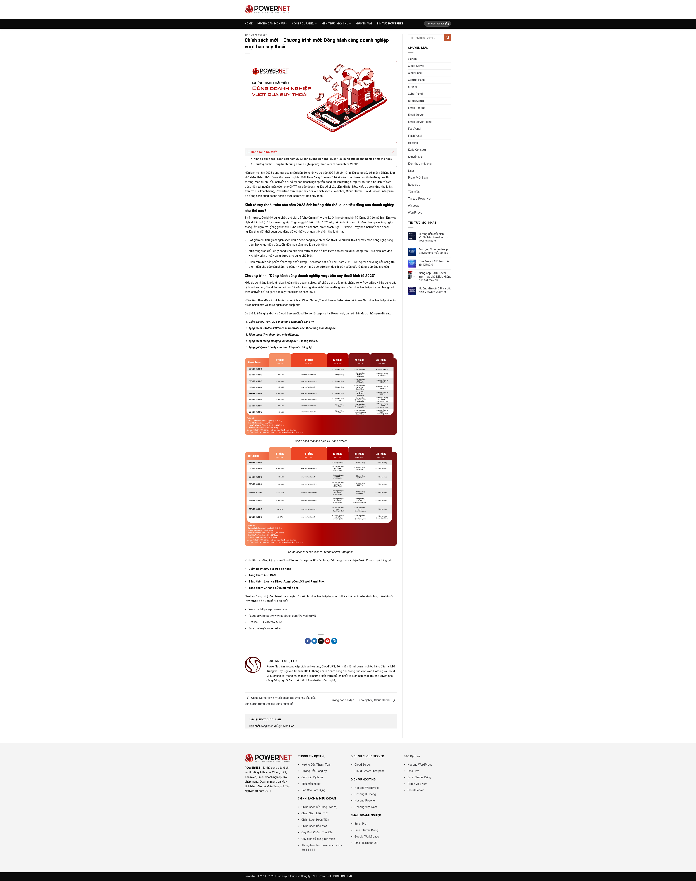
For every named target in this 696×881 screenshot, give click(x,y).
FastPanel (414, 128)
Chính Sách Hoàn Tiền (315, 819)
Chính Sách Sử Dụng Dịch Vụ (319, 807)
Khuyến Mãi (364, 23)
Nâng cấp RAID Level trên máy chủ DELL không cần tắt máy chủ (435, 276)
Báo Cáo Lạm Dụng (313, 790)
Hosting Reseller (365, 800)
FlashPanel (415, 135)
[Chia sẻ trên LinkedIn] (334, 641)
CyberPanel (415, 93)
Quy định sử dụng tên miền (318, 839)
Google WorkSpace (367, 836)
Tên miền (414, 191)
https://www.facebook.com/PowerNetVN (289, 615)
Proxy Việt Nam (418, 177)
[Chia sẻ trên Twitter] (314, 641)
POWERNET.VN (342, 876)
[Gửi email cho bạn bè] (321, 641)
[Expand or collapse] (392, 152)
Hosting (413, 143)
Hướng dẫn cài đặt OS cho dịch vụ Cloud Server (360, 700)
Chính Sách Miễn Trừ (314, 813)
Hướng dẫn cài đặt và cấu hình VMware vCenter (435, 290)
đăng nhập (267, 726)
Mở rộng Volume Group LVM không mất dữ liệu (433, 251)
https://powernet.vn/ (273, 609)
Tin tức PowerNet (390, 23)
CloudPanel (415, 73)
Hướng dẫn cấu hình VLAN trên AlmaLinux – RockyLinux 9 (433, 237)
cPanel (412, 87)
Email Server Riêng (420, 122)
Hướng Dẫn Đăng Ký (314, 771)
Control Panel (416, 80)
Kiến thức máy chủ (335, 23)
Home (249, 23)
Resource (414, 184)
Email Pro (360, 823)
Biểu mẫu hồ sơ (310, 784)
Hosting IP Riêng (365, 794)
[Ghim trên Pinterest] (327, 641)
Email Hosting (416, 108)
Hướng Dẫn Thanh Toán (316, 764)
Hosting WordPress (367, 788)
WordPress (415, 212)
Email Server (416, 114)
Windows (413, 205)
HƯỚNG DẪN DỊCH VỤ (271, 23)
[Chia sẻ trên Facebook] (308, 641)
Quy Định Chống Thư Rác (317, 832)
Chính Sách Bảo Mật (314, 826)
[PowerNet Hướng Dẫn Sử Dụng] (268, 9)
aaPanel (413, 58)
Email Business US (366, 843)
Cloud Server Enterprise (370, 771)
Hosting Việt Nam (366, 807)
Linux (411, 170)
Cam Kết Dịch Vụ (312, 777)
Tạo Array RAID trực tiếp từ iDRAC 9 (434, 263)
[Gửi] (447, 24)
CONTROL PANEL (303, 23)
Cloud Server (416, 66)
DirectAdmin (416, 101)
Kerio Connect (417, 149)
